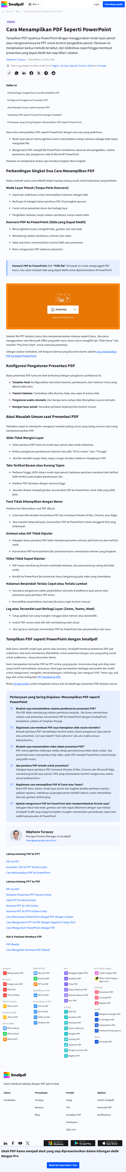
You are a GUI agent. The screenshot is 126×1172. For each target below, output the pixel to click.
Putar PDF (73, 984)
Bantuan (39, 1107)
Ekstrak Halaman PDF (78, 995)
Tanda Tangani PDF (108, 973)
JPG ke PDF (12, 1017)
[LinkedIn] (5, 1143)
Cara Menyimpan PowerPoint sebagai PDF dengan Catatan (39, 917)
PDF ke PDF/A (13, 995)
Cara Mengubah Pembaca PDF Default (28, 950)
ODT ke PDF (43, 995)
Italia (90, 65)
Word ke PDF (44, 973)
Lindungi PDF (105, 997)
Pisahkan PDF (75, 978)
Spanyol (73, 65)
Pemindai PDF (105, 1041)
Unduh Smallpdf (105, 1100)
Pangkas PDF (74, 1033)
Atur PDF (73, 1000)
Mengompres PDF (15, 973)
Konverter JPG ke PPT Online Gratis (26, 867)
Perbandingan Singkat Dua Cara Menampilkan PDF (33, 93)
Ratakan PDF (105, 1003)
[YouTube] (20, 1143)
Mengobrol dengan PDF (110, 1014)
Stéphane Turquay (15, 59)
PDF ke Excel (13, 1033)
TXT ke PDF (43, 1006)
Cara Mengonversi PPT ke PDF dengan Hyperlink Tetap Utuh (40, 922)
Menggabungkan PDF (78, 973)
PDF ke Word (13, 1028)
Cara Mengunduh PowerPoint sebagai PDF (30, 928)
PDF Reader (13, 944)
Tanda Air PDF (75, 1044)
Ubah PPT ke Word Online (21, 900)
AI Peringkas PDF (106, 1019)
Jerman (64, 65)
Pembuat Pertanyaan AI (110, 1030)
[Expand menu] (74, 309)
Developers (72, 1122)
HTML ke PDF (44, 1017)
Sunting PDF (74, 1039)
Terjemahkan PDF (107, 1025)
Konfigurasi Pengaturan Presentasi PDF (27, 100)
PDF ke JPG (12, 1006)
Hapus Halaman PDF (78, 989)
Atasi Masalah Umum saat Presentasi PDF (28, 107)
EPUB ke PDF (44, 1022)
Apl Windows (104, 1115)
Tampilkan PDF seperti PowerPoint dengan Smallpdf (34, 115)
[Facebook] (13, 1143)
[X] (28, 1143)
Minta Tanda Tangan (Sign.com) (108, 980)
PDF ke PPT (12, 862)
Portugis (102, 65)
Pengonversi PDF (15, 984)
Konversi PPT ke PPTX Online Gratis (26, 911)
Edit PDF (72, 1011)
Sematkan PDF (73, 1115)
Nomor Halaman (76, 1028)
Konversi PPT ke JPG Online (22, 906)
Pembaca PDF (75, 1022)
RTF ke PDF (43, 1011)
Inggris (55, 65)
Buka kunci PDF (106, 992)
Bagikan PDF (74, 1055)
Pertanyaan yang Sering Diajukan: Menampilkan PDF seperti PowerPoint (44, 122)
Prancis (83, 65)
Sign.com (71, 1129)
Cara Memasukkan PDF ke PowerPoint (28, 873)
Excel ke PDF (43, 978)
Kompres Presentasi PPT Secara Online (28, 895)
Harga (69, 1100)
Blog (18, 11)
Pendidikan (10, 1100)
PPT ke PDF (12, 889)
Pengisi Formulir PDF (78, 1050)
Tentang (39, 1100)
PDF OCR (11, 989)
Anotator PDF (75, 1017)
